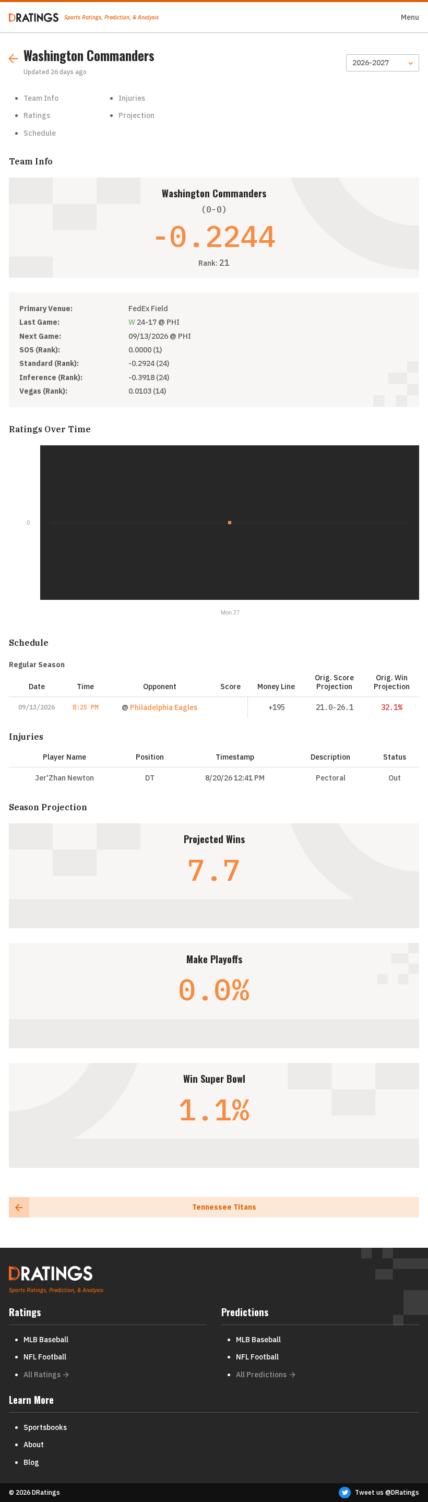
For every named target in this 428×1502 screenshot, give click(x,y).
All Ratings (42, 1374)
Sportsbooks (45, 1427)
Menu (410, 17)
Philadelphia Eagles (163, 707)
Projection (136, 115)
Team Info (40, 98)
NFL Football (44, 1357)
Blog (31, 1462)
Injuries (131, 98)
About (33, 1444)
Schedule (39, 133)
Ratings (36, 115)
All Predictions (261, 1374)
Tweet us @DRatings (387, 1492)
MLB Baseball (45, 1339)
